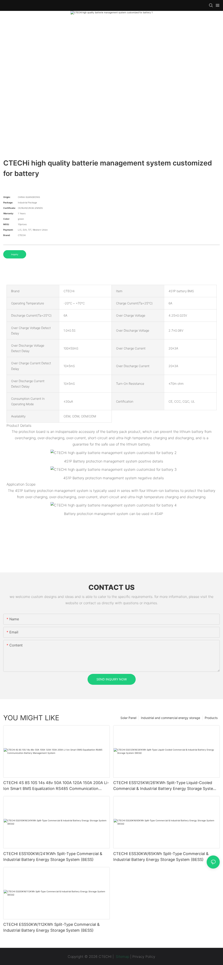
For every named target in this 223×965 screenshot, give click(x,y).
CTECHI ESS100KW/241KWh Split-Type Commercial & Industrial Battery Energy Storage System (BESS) (52, 856)
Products (211, 718)
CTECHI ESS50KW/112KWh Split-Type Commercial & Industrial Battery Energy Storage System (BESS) (51, 927)
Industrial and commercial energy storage (170, 718)
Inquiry (14, 254)
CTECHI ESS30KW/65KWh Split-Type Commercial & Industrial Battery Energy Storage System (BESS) (161, 856)
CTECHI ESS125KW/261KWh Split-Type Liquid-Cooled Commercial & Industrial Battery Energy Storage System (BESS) (164, 785)
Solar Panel (128, 718)
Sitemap (122, 956)
